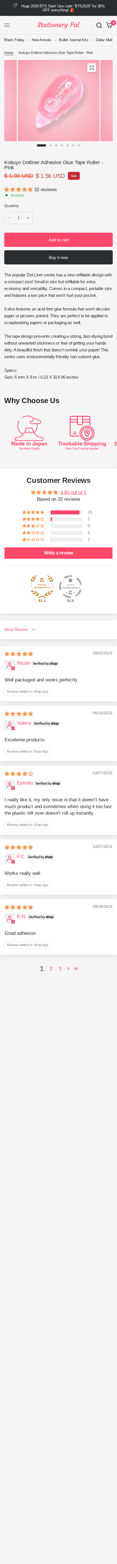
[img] (19, 654)
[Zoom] (91, 67)
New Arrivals (42, 40)
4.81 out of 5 (73, 492)
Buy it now (58, 257)
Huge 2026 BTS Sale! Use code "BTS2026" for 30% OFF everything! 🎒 (63, 8)
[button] (19, 189)
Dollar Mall (104, 40)
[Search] (99, 25)
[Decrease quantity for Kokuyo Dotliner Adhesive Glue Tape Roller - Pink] (9, 218)
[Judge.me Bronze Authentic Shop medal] (42, 586)
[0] (108, 25)
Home (8, 53)
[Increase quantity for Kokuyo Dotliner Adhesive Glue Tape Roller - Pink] (27, 218)
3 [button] (60, 968)
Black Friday (14, 40)
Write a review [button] (58, 552)
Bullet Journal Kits (73, 40)
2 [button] (51, 968)
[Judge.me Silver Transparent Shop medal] (70, 586)
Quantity (11, 206)
